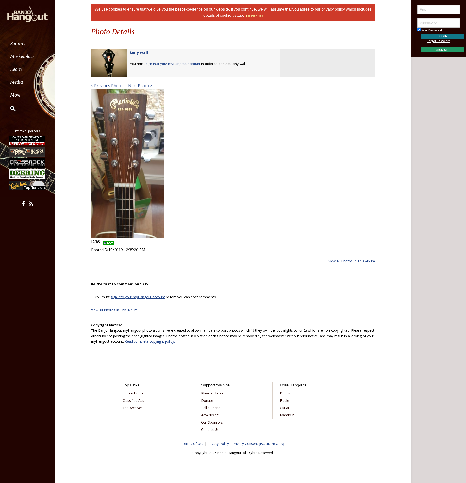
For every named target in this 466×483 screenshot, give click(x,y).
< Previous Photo (106, 85)
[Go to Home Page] (27, 13)
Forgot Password (438, 41)
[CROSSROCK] (27, 163)
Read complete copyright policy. (150, 341)
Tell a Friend (210, 407)
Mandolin (287, 415)
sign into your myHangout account (173, 63)
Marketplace (22, 56)
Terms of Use (193, 443)
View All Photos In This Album (351, 261)
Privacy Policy (218, 443)
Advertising (209, 415)
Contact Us (210, 429)
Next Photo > (139, 85)
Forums (17, 43)
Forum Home (133, 393)
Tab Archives (133, 407)
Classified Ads (133, 400)
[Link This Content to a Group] (108, 241)
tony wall (139, 52)
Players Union (212, 393)
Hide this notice (254, 15)
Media (16, 82)
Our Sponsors (212, 422)
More (15, 95)
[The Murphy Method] (27, 140)
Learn (16, 69)
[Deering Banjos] (27, 174)
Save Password (431, 30)
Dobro (285, 393)
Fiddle (284, 400)
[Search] (9, 108)
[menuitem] (27, 43)
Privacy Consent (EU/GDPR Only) (258, 443)
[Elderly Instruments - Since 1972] (27, 151)
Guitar (284, 407)
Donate (207, 400)
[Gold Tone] (27, 185)
